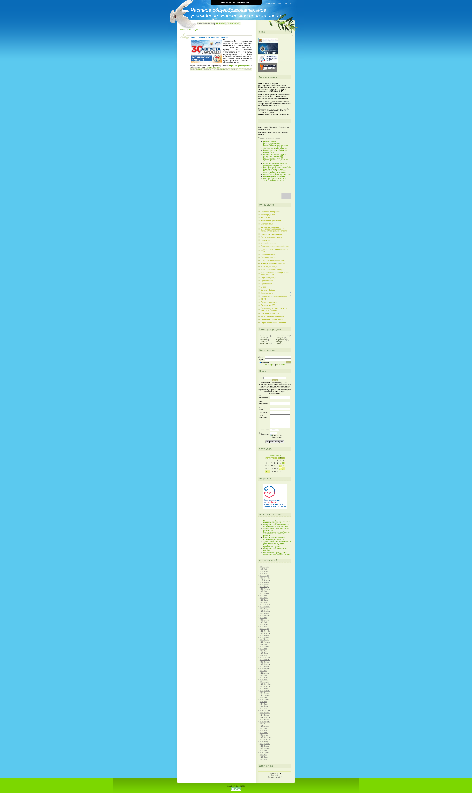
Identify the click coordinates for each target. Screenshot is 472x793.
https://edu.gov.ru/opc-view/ (239, 66)
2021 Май (263, 622)
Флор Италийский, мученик (273, 180)
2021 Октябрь (265, 633)
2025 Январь (264, 719)
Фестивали (264, 340)
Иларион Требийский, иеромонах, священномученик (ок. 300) (275, 164)
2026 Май (263, 755)
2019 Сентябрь (265, 578)
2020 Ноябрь (264, 609)
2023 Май (263, 675)
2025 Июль (264, 733)
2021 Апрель (264, 620)
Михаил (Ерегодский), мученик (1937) (277, 174)
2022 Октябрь (265, 660)
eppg (222, 69)
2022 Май (263, 649)
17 (280, 466)
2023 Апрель (264, 673)
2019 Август (264, 576)
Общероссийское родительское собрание (209, 37)
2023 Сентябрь (265, 684)
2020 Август (264, 602)
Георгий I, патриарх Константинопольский (271, 142)
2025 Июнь (264, 730)
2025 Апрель (264, 726)
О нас (262, 342)
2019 (189, 30)
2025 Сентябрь (265, 737)
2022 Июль (264, 653)
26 (266, 472)
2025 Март (263, 724)
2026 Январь (264, 746)
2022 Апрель (264, 646)
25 (283, 469)
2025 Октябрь (265, 739)
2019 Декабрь (265, 584)
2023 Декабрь (265, 691)
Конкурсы (279, 342)
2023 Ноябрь (264, 688)
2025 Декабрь (265, 744)
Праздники (280, 338)
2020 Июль (264, 600)
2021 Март (263, 618)
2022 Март (263, 644)
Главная (222, 24)
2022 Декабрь (265, 664)
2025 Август (264, 735)
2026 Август (264, 759)
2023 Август (264, 682)
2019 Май (263, 569)
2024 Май (263, 702)
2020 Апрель (264, 593)
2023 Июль (264, 680)
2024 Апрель (264, 699)
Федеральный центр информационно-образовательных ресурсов (277, 542)
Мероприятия (281, 340)
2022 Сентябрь (265, 657)
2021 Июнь (264, 624)
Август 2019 (274, 455)
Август (195, 30)
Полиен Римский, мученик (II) (274, 176)
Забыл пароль (269, 365)
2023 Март (263, 671)
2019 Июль (264, 573)
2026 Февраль (265, 748)
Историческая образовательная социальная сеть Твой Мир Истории (276, 553)
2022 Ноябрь (264, 662)
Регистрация (231, 24)
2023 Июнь (264, 677)
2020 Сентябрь (265, 604)
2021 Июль (264, 626)
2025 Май (263, 728)
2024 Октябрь (265, 713)
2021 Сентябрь (265, 631)
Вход (238, 24)
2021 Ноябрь (264, 635)
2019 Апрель (264, 567)
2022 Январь (264, 640)
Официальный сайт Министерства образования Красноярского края (276, 525)
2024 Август (264, 708)
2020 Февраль (265, 589)
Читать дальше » (213, 67)
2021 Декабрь (265, 638)
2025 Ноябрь (264, 742)
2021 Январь (264, 613)
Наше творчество (282, 336)
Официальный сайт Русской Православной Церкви (273, 546)
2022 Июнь (264, 651)
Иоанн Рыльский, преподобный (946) (277, 167)
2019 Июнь (264, 571)
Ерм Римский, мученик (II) (273, 158)
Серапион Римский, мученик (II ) (275, 178)
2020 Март (263, 591)
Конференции (265, 336)
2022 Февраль (265, 642)
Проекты (263, 338)
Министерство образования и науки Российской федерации (276, 522)
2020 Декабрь (265, 611)
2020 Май (263, 596)
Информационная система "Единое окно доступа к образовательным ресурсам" (276, 534)
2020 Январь (264, 587)
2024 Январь (264, 693)
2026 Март (263, 750)
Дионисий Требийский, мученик (275, 149)
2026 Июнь (264, 757)
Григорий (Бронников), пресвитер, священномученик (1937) (275, 146)
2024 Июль (264, 706)
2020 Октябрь (265, 607)
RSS (216, 24)
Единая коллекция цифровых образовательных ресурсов (274, 538)
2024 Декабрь (265, 717)
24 (280, 469)
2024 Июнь (264, 704)
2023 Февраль (265, 669)
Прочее (199, 69)
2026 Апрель (264, 753)
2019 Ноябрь (264, 582)
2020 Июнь (264, 598)
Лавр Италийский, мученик (273, 169)
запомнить (265, 362)
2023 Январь (264, 666)
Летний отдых (265, 344)
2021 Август (264, 629)
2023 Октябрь (265, 686)
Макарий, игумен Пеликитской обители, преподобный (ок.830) (274, 172)
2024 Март (263, 697)
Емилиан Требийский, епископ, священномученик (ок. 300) (274, 155)
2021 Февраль (265, 615)
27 (269, 472)
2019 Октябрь (265, 580)
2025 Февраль (265, 722)
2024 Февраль (265, 695)
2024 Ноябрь (264, 715)
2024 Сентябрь (265, 711)
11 (283, 463)
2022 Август (264, 655)
